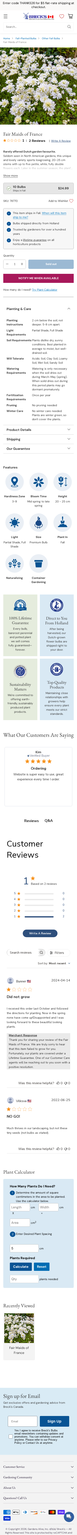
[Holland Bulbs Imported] (56, 605)
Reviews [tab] (31, 820)
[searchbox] (22, 952)
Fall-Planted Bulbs (26, 38)
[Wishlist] (60, 16)
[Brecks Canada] (38, 16)
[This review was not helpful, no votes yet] (65, 1083)
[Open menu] (5, 16)
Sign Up (54, 1421)
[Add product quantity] (22, 264)
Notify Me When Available (38, 278)
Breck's (61, 1529)
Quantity (8, 255)
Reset (41, 1266)
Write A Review (40, 933)
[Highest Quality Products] (56, 669)
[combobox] (54, 963)
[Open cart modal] (70, 16)
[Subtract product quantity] (7, 264)
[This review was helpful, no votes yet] (58, 1083)
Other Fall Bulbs (51, 38)
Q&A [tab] (49, 820)
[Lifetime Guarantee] (20, 605)
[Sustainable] (20, 671)
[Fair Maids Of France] (38, 86)
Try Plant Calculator (44, 289)
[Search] (69, 26)
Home (6, 38)
